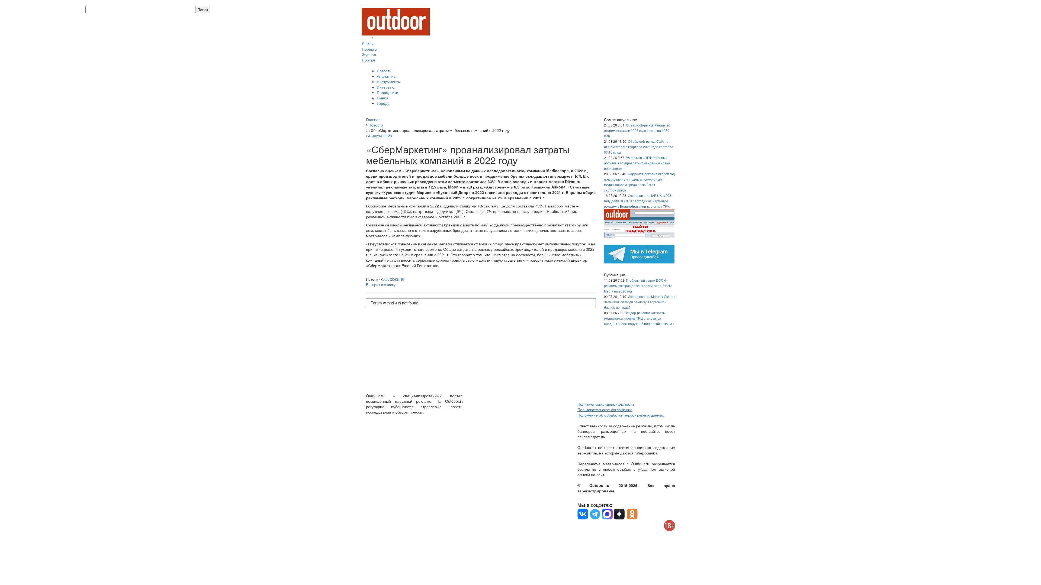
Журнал (369, 54)
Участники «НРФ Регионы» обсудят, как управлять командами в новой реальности (637, 163)
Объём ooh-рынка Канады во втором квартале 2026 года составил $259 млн (637, 130)
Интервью (385, 87)
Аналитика (386, 76)
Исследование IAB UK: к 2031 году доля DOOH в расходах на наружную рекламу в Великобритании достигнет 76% (638, 201)
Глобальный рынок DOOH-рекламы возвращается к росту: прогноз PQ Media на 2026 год (637, 285)
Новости (384, 70)
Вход (366, 38)
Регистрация (385, 38)
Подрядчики (387, 92)
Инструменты (389, 81)
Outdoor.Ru (394, 279)
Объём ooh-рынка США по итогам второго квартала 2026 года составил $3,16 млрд (638, 146)
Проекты (369, 49)
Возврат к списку (381, 284)
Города (383, 103)
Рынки (382, 97)
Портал (368, 60)
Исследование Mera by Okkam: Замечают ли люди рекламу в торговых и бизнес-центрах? (639, 302)
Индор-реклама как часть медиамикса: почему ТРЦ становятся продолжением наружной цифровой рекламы (639, 318)
